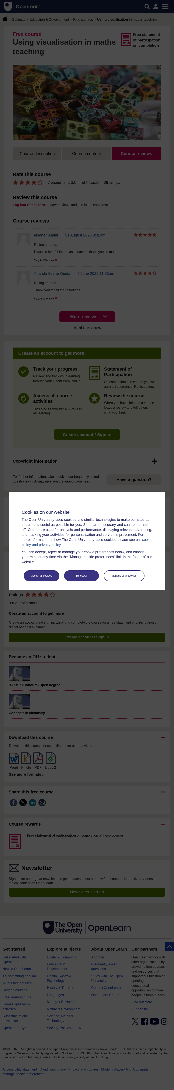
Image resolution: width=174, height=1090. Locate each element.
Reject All (81, 575)
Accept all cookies (41, 575)
